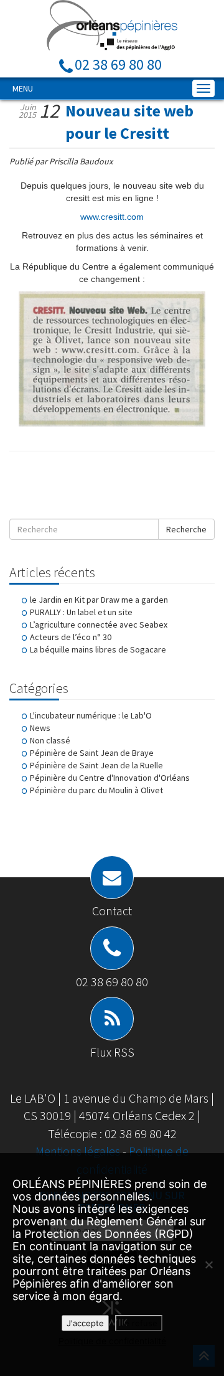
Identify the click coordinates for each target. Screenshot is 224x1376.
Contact (112, 910)
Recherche (186, 529)
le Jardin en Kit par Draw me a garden (99, 599)
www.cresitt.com (112, 217)
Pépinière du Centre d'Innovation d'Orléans (110, 777)
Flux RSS (112, 1052)
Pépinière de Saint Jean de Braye (92, 752)
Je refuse (138, 1323)
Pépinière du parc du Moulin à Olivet (96, 790)
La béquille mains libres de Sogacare (98, 649)
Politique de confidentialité (112, 1341)
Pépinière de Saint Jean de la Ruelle (96, 765)
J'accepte (85, 1323)
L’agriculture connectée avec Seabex (98, 624)
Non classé (50, 740)
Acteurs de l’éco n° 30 (70, 637)
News (40, 727)
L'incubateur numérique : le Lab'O (91, 715)
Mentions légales (79, 1151)
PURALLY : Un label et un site (81, 612)
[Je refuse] (208, 1264)
